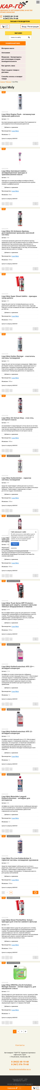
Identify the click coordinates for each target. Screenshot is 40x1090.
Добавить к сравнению (11, 127)
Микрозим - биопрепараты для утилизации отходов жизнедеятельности (12, 59)
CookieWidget (14, 548)
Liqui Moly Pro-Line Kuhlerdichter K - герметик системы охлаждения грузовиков (20, 859)
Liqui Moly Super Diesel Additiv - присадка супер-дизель (19, 297)
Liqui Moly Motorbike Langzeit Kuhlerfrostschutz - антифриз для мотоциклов (16, 798)
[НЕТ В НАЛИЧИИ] (35, 143)
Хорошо (15, 544)
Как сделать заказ (8, 66)
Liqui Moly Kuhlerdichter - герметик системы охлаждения (16, 479)
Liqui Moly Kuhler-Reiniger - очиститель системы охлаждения (18, 357)
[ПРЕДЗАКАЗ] (35, 892)
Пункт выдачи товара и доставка (10, 71)
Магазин (18, 33)
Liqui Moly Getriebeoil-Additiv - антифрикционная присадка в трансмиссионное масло (14, 173)
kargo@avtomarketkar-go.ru (20, 1069)
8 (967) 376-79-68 (10, 18)
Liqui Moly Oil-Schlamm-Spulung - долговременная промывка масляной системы (18, 233)
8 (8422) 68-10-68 (10, 16)
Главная (2, 82)
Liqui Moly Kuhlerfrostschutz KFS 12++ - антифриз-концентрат (18, 667)
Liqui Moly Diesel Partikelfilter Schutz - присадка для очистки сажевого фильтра (19, 921)
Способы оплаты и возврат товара (12, 78)
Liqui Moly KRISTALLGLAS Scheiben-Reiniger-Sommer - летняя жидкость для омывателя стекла (19, 986)
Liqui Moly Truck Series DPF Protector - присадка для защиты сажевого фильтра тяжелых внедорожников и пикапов (19, 605)
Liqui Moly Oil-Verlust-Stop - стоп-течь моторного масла (18, 419)
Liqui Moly (15, 131)
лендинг (29, 1084)
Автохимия (6, 53)
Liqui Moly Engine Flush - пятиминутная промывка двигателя (18, 115)
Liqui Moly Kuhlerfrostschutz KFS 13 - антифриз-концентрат (17, 732)
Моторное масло (8, 48)
